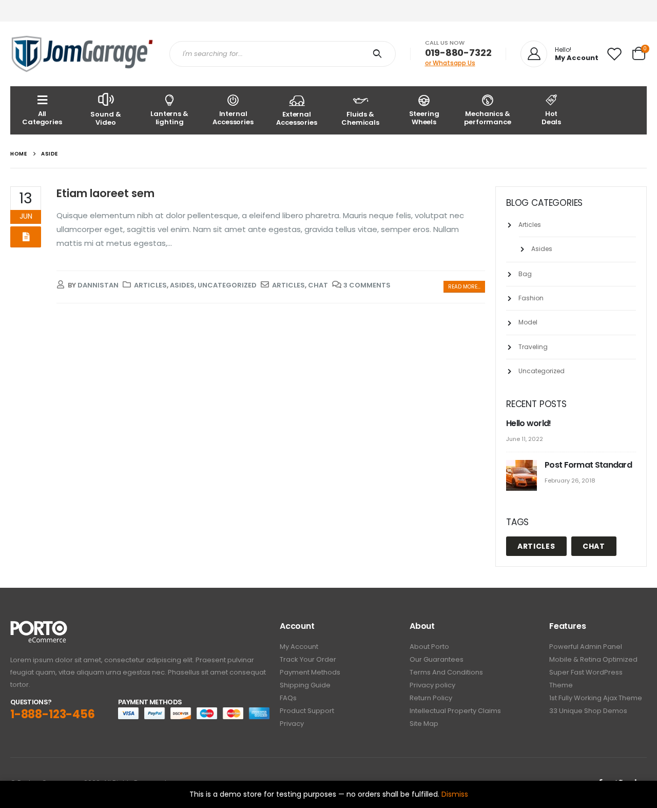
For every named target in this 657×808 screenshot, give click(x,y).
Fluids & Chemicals (360, 118)
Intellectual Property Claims (455, 711)
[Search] (379, 54)
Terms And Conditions (446, 672)
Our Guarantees (436, 659)
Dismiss (454, 794)
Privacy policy (432, 685)
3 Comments (367, 285)
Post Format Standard (588, 465)
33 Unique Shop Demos (588, 711)
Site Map (424, 723)
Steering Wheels (424, 118)
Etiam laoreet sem (105, 193)
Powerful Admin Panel (585, 646)
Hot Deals (551, 118)
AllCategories (42, 118)
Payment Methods (310, 672)
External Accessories (296, 118)
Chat (318, 285)
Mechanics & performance (487, 118)
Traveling (533, 346)
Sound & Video (105, 118)
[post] (522, 476)
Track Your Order (308, 659)
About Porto (429, 646)
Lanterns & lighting (169, 118)
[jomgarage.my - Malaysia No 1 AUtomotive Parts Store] (82, 53)
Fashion (531, 298)
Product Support (307, 711)
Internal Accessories (233, 118)
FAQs (288, 698)
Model (527, 322)
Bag (525, 274)
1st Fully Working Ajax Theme (595, 698)
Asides (182, 285)
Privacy (292, 723)
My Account (299, 646)
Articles (150, 285)
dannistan (98, 285)
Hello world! (528, 423)
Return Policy (431, 698)
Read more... (464, 287)
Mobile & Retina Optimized (593, 659)
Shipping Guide (305, 685)
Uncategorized (227, 285)
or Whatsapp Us (450, 63)
